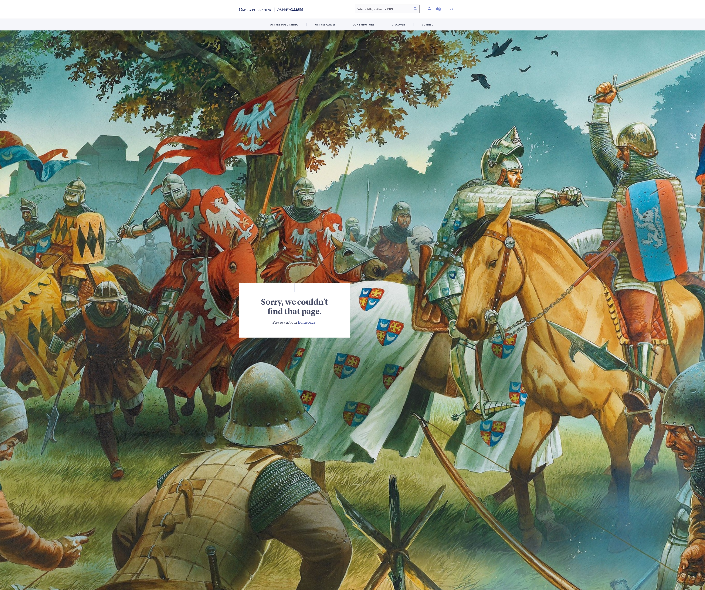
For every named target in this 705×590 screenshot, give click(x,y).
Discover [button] (398, 24)
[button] (438, 9)
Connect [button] (428, 24)
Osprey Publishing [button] (284, 24)
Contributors (364, 24)
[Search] (415, 9)
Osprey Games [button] (325, 24)
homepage (306, 322)
